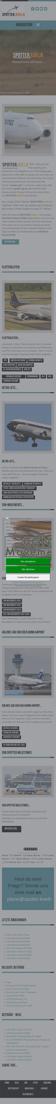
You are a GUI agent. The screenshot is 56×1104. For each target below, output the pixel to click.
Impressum (39, 582)
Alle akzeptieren (28, 561)
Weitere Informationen (22, 582)
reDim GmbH (37, 586)
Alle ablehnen (28, 569)
